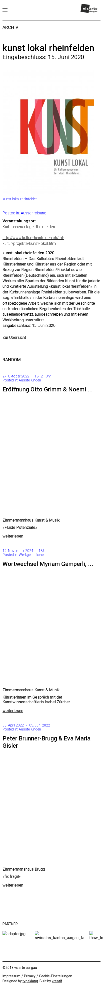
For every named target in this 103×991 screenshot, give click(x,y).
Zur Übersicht (14, 337)
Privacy (30, 976)
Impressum (11, 976)
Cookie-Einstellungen (55, 976)
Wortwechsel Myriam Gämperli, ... (47, 563)
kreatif (57, 981)
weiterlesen (12, 536)
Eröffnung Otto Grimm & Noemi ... (47, 389)
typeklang (30, 981)
